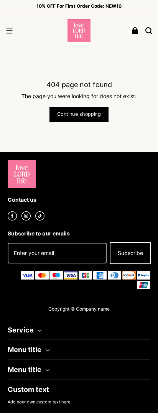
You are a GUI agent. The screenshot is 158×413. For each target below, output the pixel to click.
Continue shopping (79, 114)
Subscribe (130, 253)
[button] (9, 30)
